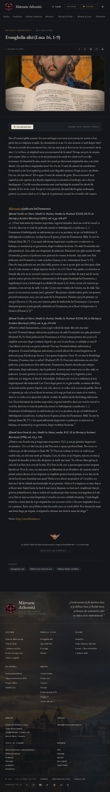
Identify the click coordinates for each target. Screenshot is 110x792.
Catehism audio (81, 653)
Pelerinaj (101, 16)
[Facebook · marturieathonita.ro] (26, 784)
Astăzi (6, 16)
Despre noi (45, 678)
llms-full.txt (62, 761)
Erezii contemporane (14, 653)
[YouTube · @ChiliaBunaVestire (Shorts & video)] (40, 784)
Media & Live (85, 16)
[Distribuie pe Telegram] (102, 49)
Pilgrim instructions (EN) (16, 678)
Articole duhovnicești (18, 30)
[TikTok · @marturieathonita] (47, 784)
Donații (43, 687)
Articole (50, 16)
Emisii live (79, 639)
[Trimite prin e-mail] (96, 49)
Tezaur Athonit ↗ (47, 701)
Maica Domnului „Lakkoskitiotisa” (20, 750)
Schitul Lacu (10, 687)
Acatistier (9, 765)
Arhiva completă (12, 657)
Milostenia (15, 208)
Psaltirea (17, 16)
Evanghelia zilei (17, 569)
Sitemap (60, 753)
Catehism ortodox (12, 648)
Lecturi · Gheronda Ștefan (86, 648)
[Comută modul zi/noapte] (103, 6)
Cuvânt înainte (46, 673)
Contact (43, 682)
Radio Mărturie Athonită (85, 643)
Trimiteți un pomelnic (55, 550)
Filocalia (9, 761)
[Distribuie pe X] (85, 49)
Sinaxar (43, 653)
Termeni (44, 779)
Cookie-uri (80, 779)
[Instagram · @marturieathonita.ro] (33, 784)
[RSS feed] (67, 784)
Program (71, 7)
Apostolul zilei (46, 643)
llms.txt (60, 757)
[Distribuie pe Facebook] (79, 49)
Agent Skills (62, 765)
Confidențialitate (61, 779)
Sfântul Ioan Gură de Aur (41, 569)
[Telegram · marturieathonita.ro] (54, 784)
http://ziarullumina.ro (28, 518)
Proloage (44, 648)
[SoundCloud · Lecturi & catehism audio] (61, 784)
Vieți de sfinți (10, 643)
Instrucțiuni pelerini (13, 673)
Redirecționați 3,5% (48, 692)
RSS (59, 750)
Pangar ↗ (44, 696)
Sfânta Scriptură (33, 16)
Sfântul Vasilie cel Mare (68, 569)
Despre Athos (11, 682)
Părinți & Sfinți (66, 16)
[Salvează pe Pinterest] (91, 49)
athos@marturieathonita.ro (69, 725)
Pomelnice (10, 769)
